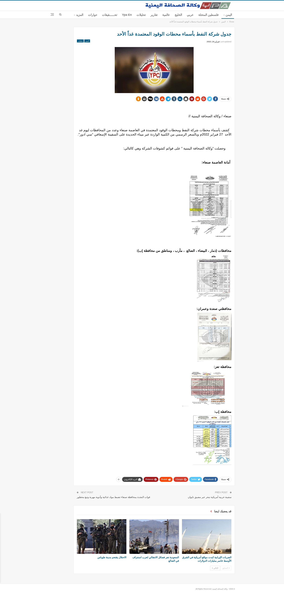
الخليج (178, 14)
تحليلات (141, 14)
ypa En (127, 14)
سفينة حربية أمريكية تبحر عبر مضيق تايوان (210, 497)
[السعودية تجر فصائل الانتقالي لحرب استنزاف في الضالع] (154, 536)
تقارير (154, 14)
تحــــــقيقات (109, 14)
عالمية (166, 14)
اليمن (229, 14)
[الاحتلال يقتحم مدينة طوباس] (101, 536)
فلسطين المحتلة (208, 14)
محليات (80, 41)
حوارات (92, 14)
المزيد (79, 14)
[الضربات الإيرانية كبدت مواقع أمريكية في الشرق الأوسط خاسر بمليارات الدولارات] (206, 536)
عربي (190, 14)
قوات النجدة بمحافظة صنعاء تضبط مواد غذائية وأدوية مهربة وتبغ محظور (113, 497)
